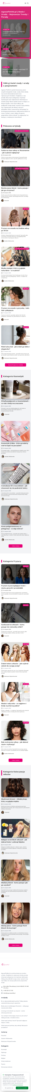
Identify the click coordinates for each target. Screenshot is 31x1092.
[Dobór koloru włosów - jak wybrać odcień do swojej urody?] (15, 652)
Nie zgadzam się (9, 1088)
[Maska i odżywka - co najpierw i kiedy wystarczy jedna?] (15, 692)
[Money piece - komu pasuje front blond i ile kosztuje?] (15, 913)
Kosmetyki (4, 1049)
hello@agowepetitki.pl (9, 993)
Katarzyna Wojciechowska (11, 499)
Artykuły (4, 998)
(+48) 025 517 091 (8, 990)
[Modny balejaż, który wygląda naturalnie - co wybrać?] (15, 256)
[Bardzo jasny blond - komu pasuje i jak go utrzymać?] (15, 176)
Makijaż (3, 1058)
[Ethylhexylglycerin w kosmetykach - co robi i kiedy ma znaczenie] (15, 389)
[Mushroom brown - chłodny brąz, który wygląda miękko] (15, 787)
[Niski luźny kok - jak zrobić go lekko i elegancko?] (15, 335)
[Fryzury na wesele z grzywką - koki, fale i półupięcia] (15, 296)
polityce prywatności (18, 1084)
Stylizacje (3, 1052)
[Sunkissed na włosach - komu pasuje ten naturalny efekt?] (15, 613)
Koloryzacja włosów (6, 1067)
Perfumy (3, 1055)
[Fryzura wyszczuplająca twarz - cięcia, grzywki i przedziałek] (15, 574)
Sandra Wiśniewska (9, 456)
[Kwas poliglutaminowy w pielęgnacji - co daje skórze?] (15, 515)
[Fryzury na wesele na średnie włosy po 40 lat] (15, 216)
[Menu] (25, 3)
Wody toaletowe (5, 1061)
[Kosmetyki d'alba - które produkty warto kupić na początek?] (15, 431)
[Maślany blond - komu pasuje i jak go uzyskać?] (15, 870)
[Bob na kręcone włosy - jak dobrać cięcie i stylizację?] (15, 730)
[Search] (28, 3)
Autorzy (4, 1032)
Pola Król (7, 414)
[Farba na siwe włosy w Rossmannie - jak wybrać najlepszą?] (15, 138)
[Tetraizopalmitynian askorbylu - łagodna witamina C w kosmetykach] (15, 28)
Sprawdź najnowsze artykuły (15, 364)
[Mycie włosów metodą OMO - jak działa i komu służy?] (15, 48)
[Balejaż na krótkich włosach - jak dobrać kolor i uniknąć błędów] (15, 828)
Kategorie (4, 1046)
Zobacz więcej (15, 546)
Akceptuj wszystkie (22, 1088)
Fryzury (3, 1064)
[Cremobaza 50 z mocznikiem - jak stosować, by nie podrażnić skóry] (15, 473)
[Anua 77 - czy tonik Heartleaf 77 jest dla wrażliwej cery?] (15, 67)
